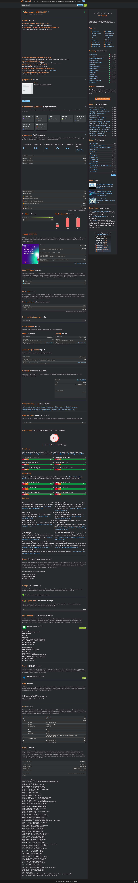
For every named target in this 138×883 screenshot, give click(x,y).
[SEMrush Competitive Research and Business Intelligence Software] (29, 234)
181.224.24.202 (93, 143)
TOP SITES (39, 1)
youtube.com (109, 31)
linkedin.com (108, 40)
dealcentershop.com (95, 80)
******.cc (92, 56)
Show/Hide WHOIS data (99, 216)
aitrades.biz (92, 82)
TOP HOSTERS (54, 1)
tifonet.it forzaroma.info (97, 114)
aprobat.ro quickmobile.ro (97, 136)
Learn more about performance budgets (66, 547)
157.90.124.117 (93, 167)
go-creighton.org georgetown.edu (100, 132)
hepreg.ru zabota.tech (96, 134)
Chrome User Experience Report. (31, 454)
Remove (95, 220)
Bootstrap (27, 119)
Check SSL (83, 628)
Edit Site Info (26, 101)
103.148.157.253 (51, 70)
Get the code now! (102, 234)
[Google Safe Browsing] (23, 595)
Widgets (64, 116)
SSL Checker (37, 616)
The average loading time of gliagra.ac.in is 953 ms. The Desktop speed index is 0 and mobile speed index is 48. (52, 418)
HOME (35, 1)
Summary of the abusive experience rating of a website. (37, 353)
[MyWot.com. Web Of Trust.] (24, 601)
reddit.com (108, 38)
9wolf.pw (92, 74)
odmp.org (92, 64)
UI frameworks (28, 116)
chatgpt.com (96, 42)
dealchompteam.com (95, 62)
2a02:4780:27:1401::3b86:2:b (97, 145)
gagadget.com (93, 76)
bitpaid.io (43, 407)
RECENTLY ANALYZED (46, 1)
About (76, 881)
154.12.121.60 (93, 171)
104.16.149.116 (93, 155)
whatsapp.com (109, 46)
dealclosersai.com (94, 66)
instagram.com (109, 33)
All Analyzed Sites (60, 881)
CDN (37, 116)
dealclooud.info (93, 68)
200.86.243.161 (93, 159)
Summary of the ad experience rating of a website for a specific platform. (42, 329)
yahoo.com (108, 42)
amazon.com (109, 36)
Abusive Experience (33, 350)
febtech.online (59, 407)
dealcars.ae (92, 72)
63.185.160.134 (93, 163)
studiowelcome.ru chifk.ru (97, 118)
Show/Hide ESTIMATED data (101, 211)
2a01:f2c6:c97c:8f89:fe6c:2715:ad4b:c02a (101, 147)
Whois (28, 748)
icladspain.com (56, 410)
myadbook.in (36, 410)
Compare (80, 5)
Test (85, 678)
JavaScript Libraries (26, 125)
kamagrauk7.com (45, 410)
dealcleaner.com (94, 70)
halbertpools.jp (27, 410)
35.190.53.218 (93, 151)
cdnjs (39, 120)
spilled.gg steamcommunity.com (99, 112)
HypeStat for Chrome (104, 99)
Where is (34, 371)
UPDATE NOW (102, 16)
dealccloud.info (93, 78)
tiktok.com (95, 38)
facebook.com (96, 33)
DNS (27, 707)
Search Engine (31, 270)
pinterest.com (96, 46)
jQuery (26, 129)
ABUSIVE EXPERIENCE (69, 1)
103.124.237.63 (93, 161)
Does (37, 559)
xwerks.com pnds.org (96, 120)
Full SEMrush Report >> (80, 263)
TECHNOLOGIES (78, 1)
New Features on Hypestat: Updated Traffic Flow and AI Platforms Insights (104, 193)
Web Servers (40, 124)
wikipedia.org (96, 44)
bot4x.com (51, 407)
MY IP (83, 1)
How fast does (36, 415)
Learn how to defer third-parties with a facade (36, 547)
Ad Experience (31, 326)
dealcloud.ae (93, 54)
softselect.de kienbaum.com (98, 124)
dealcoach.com (93, 60)
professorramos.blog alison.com (99, 122)
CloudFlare (40, 119)
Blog (67, 881)
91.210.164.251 (93, 149)
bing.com (94, 40)
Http (27, 684)
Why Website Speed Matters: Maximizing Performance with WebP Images (104, 186)
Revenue (28, 291)
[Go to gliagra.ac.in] (48, 12)
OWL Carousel (67, 119)
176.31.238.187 (93, 169)
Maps (51, 116)
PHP (78, 120)
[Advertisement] (54, 44)
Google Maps (54, 119)
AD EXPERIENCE (61, 1)
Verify (31, 666)
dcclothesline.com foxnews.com (99, 128)
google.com (95, 31)
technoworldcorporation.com (31, 407)
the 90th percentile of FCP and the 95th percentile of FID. (67, 454)
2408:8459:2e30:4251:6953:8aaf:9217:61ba (101, 165)
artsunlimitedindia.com (67, 410)
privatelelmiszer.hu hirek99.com (99, 130)
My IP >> (113, 174)
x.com (94, 36)
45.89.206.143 (93, 157)
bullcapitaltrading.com (71, 407)
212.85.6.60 (92, 153)
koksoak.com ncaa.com (97, 108)
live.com (107, 44)
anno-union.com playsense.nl (98, 110)
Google (31, 586)
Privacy (71, 881)
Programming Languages (79, 117)
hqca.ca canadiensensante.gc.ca (99, 126)
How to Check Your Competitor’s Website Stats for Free (105, 200)
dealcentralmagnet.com (96, 58)
